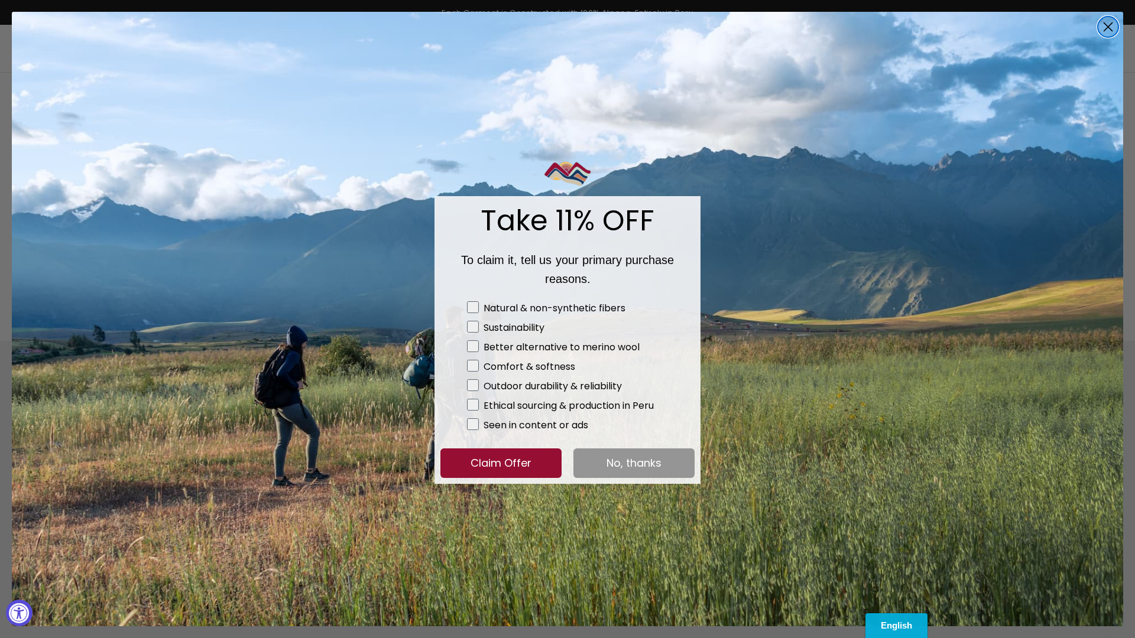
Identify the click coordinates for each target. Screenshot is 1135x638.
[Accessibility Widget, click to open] (19, 613)
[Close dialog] (1108, 27)
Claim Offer (501, 462)
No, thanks (634, 462)
